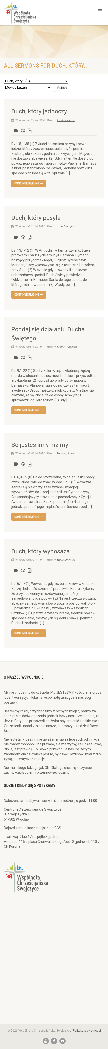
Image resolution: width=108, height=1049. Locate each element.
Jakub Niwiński (66, 120)
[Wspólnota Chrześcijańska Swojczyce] (36, 12)
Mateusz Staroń (66, 453)
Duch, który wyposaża (40, 551)
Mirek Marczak (66, 560)
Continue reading (27, 183)
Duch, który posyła (36, 217)
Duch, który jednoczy (39, 111)
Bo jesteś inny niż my (39, 444)
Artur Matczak (65, 226)
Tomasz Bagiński (67, 347)
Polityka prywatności (87, 1030)
